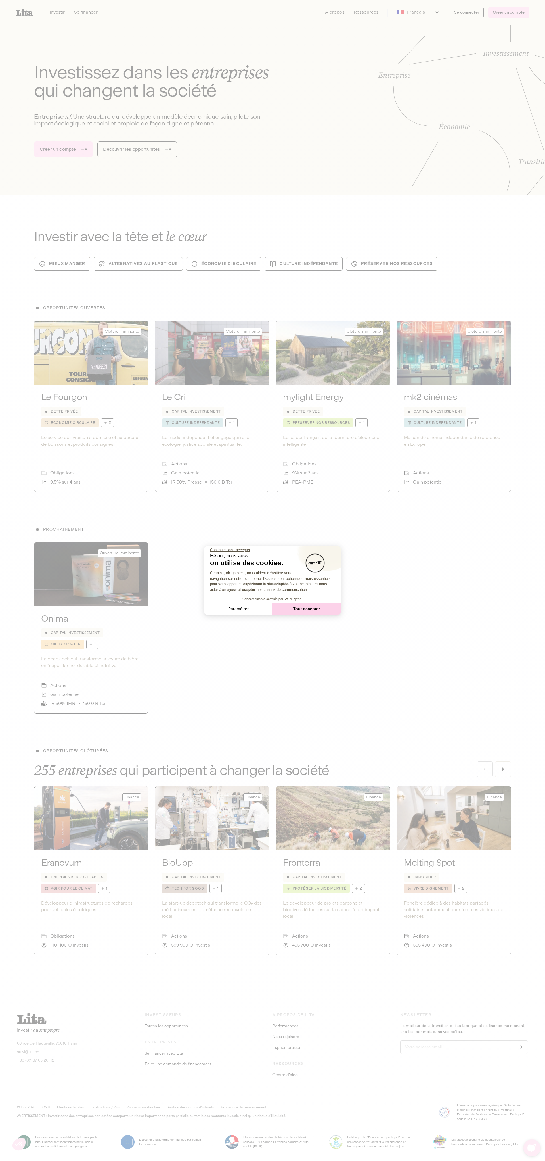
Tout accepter (306, 608)
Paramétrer (238, 608)
